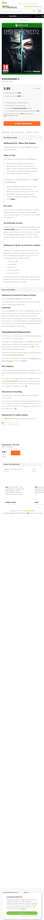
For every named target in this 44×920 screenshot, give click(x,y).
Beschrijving (5, 132)
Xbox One (4, 20)
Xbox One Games (14, 20)
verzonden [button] (10, 6)
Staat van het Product (17, 132)
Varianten (29, 132)
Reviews (36, 132)
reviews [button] (37, 6)
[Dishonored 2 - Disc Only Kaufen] (11, 432)
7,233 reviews (9, 513)
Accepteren (22, 913)
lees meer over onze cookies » (31, 916)
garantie (24, 361)
